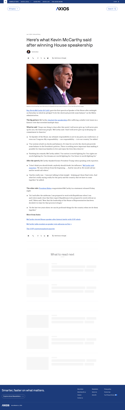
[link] (28, 58)
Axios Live (46, 1)
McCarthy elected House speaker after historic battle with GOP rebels (54, 219)
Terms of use (107, 392)
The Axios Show (57, 1)
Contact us (80, 397)
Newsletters (14, 1)
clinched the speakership (57, 120)
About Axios (80, 389)
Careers (79, 395)
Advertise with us (81, 392)
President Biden (45, 188)
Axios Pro (37, 1)
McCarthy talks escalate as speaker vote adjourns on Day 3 (49, 224)
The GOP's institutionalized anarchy (41, 229)
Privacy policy (107, 389)
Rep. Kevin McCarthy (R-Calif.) (38, 110)
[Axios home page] (5, 1)
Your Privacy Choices (109, 395)
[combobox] (26, 1)
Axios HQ (94, 395)
